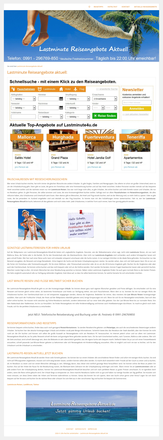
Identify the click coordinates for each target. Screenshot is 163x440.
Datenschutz (80, 429)
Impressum (92, 429)
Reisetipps (98, 7)
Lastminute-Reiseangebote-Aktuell (29, 66)
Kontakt (126, 7)
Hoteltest (112, 7)
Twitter (36, 384)
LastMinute (27, 384)
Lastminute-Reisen (14, 384)
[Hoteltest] (130, 224)
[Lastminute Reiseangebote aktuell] (81, 125)
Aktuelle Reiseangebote (145, 7)
